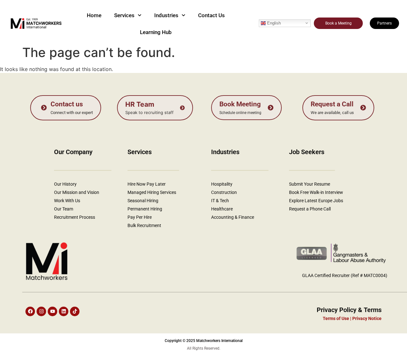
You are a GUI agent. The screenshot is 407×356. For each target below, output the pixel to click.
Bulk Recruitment (144, 225)
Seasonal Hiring (143, 200)
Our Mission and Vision (76, 192)
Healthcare (222, 208)
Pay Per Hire (140, 217)
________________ (312, 168)
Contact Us (211, 15)
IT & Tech (220, 200)
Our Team (63, 208)
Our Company (73, 152)
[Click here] (65, 107)
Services (124, 15)
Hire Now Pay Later (147, 184)
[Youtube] (52, 311)
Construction (224, 192)
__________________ (153, 168)
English (273, 22)
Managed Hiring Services (152, 192)
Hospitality (221, 184)
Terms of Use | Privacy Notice (352, 318)
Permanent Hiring (145, 208)
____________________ (239, 168)
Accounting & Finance (232, 217)
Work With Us (67, 200)
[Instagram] (41, 311)
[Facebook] (30, 311)
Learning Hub (156, 32)
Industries (166, 15)
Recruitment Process (74, 217)
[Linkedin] (63, 311)
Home (94, 15)
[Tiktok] (74, 311)
